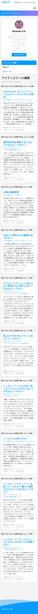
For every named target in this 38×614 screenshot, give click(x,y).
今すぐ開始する (8, 100)
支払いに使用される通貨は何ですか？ (18, 236)
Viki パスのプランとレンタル (24, 100)
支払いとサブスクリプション (12, 147)
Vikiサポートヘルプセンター (25, 2)
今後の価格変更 (11, 192)
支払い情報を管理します (12, 150)
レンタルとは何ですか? (15, 438)
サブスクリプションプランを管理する (16, 293)
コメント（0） (7, 71)
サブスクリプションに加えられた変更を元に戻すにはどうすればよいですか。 (18, 286)
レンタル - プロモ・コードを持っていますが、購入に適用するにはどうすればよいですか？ (18, 487)
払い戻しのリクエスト (12, 396)
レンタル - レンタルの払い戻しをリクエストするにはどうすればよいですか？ (18, 388)
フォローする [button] (18, 55)
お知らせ (17, 195)
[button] (34, 8)
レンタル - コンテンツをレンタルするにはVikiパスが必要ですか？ (19, 542)
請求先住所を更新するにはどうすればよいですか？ (18, 143)
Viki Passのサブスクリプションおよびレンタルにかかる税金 (18, 94)
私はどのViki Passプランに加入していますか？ (18, 337)
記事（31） (6, 67)
